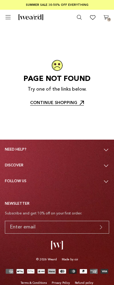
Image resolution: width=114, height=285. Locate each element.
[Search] (79, 17)
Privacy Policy (61, 282)
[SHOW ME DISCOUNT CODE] (101, 227)
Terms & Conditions (34, 282)
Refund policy (84, 282)
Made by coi (70, 259)
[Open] (8, 17)
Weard (52, 259)
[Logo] (31, 17)
